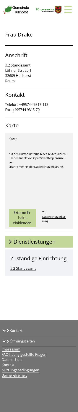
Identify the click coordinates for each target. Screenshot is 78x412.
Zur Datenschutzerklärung (54, 216)
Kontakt (16, 330)
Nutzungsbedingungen (20, 370)
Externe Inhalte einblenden (22, 217)
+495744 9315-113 (33, 104)
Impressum (11, 349)
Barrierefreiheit (14, 375)
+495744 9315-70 (26, 109)
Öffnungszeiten (22, 341)
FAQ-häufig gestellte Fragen (24, 354)
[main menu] (68, 10)
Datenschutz (12, 359)
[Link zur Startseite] (16, 9)
